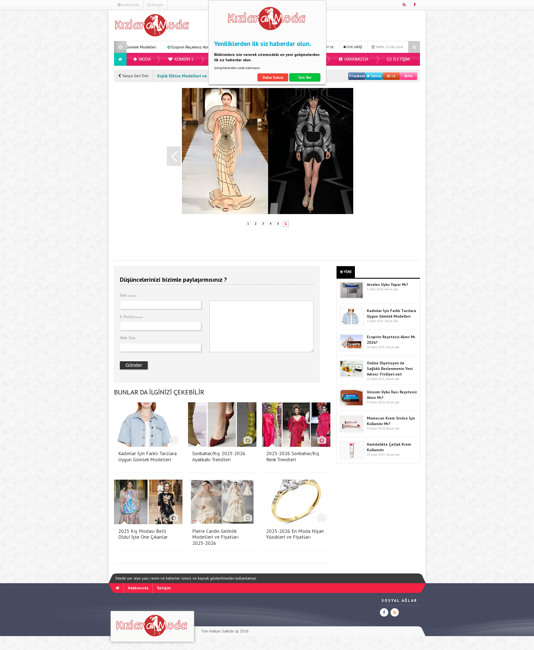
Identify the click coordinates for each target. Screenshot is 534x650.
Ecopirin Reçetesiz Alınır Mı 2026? (156, 47)
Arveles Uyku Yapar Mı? (387, 284)
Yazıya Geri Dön (135, 75)
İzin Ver (305, 77)
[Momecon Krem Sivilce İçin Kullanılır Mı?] (352, 431)
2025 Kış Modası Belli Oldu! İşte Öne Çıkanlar (143, 534)
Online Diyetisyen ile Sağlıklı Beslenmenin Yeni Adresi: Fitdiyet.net (390, 368)
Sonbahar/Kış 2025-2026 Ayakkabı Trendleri (218, 456)
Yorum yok (390, 289)
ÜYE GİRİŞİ (354, 47)
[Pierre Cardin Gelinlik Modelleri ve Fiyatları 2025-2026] (222, 522)
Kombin (182, 59)
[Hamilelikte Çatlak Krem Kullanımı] (352, 457)
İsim (128, 295)
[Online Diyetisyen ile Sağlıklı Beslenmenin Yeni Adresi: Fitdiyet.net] (352, 376)
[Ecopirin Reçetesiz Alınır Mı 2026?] (352, 349)
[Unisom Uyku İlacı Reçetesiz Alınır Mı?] (352, 405)
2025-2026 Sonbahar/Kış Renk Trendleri (292, 456)
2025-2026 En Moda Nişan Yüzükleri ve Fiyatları (295, 534)
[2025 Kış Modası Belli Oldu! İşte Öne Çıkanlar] (148, 522)
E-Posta (131, 316)
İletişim (157, 5)
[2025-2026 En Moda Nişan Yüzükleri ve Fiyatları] (296, 522)
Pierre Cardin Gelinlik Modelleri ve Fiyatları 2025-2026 (215, 537)
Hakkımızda (130, 5)
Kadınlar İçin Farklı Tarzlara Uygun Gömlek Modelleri (147, 456)
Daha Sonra (273, 77)
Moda (144, 59)
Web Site (127, 337)
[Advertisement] (86, 93)
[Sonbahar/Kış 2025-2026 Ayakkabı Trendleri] (222, 445)
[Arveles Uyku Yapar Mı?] (352, 297)
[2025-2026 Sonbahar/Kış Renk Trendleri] (296, 445)
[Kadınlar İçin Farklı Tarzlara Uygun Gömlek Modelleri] (148, 445)
